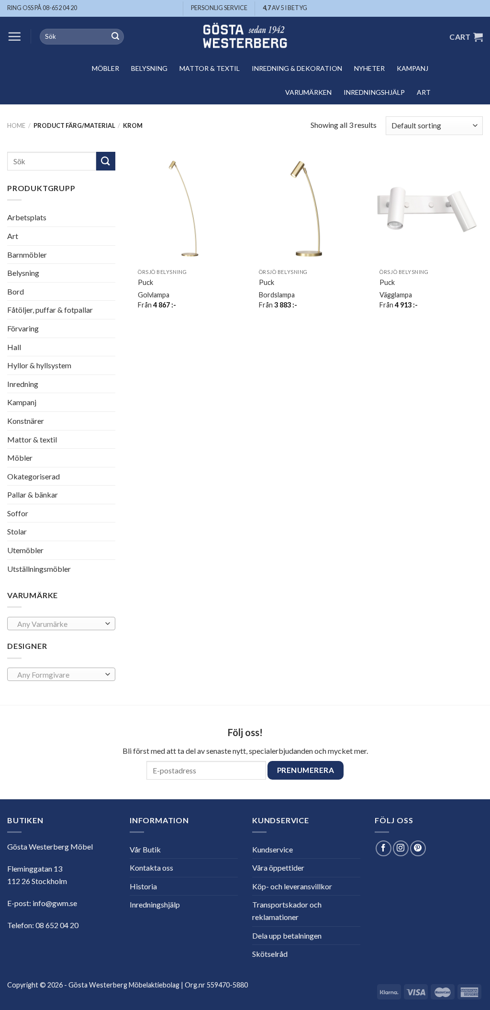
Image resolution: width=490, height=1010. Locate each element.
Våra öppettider (278, 867)
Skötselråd (270, 953)
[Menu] (14, 36)
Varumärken (308, 92)
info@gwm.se (55, 903)
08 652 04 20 (56, 925)
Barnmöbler (27, 254)
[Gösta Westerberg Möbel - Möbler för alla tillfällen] (245, 36)
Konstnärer (25, 420)
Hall (14, 346)
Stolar (17, 531)
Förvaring (23, 328)
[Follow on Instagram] (401, 848)
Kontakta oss (151, 867)
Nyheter (369, 68)
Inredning (22, 383)
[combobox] (61, 623)
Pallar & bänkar (32, 494)
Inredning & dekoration (297, 68)
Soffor (17, 513)
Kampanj (412, 68)
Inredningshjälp (374, 92)
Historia (143, 886)
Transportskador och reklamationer (287, 910)
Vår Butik (145, 849)
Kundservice (272, 849)
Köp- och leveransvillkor (292, 886)
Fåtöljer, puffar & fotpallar (50, 309)
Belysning (149, 68)
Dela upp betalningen (287, 935)
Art (424, 92)
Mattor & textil (209, 68)
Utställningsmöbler (39, 568)
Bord (15, 291)
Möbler (105, 68)
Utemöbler (25, 550)
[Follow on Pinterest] (418, 848)
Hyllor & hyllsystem (39, 365)
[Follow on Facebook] (383, 848)
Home (16, 125)
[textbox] (59, 624)
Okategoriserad (33, 476)
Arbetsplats (26, 217)
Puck (145, 282)
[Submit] (115, 37)
